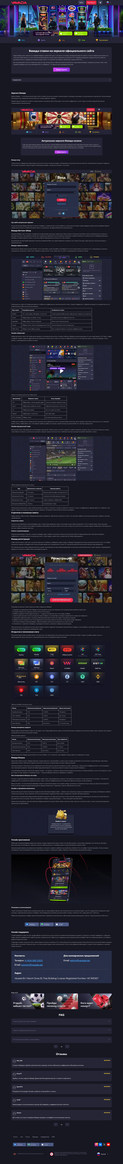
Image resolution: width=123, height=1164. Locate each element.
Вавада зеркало (61, 69)
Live (21, 1137)
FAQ (53, 1137)
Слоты (15, 1137)
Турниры (35, 1137)
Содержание (45, 1137)
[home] (19, 3)
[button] (121, 21)
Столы (27, 1137)
